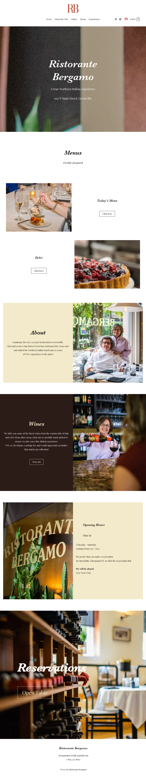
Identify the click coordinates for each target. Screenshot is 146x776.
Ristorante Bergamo (73, 748)
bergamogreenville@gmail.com (73, 755)
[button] (138, 19)
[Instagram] (120, 19)
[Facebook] (115, 19)
